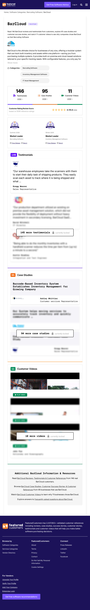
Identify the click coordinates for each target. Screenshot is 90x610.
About (33, 545)
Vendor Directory (8, 553)
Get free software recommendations (21, 597)
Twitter (63, 553)
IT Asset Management (31, 81)
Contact (34, 557)
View (19, 99)
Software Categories (18, 12)
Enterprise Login (8, 591)
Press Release (16, 143)
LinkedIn (63, 549)
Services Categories (10, 549)
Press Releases (66, 545)
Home (6, 12)
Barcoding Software (34, 12)
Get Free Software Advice (57, 5)
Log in (74, 5)
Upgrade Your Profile (10, 580)
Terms (33, 549)
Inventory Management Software (35, 74)
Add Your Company (9, 587)
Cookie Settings (37, 567)
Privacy (34, 553)
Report (25, 143)
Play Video (21, 395)
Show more (12, 63)
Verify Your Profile (9, 583)
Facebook (64, 557)
